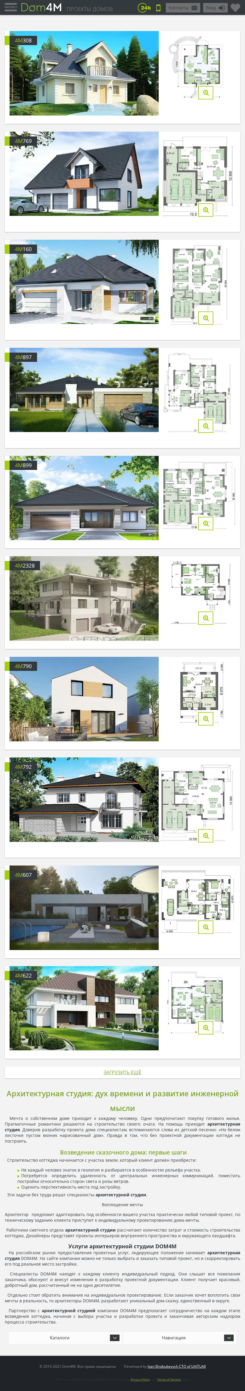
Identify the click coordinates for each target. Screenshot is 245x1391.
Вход (211, 7)
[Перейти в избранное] (235, 5)
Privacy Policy (140, 1379)
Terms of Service (169, 1379)
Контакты (179, 7)
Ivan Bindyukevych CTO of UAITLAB (177, 1366)
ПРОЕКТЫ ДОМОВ (90, 9)
